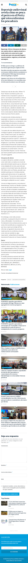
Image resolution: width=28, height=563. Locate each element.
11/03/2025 (4, 404)
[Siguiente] (15, 86)
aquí (10, 270)
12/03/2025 (4, 379)
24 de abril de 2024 (5, 24)
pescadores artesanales (19, 279)
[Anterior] (12, 86)
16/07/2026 (11, 524)
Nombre (4, 465)
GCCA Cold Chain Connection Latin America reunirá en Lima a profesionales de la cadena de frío (17, 504)
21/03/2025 (4, 331)
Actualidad (5, 393)
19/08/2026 (11, 508)
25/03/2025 (4, 307)
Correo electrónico (7, 472)
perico (9, 279)
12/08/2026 (11, 516)
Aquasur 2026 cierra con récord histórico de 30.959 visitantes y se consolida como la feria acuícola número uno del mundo (13, 80)
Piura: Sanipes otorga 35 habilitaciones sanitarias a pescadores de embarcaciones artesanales (13, 350)
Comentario (4, 446)
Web (2, 479)
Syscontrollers (18, 560)
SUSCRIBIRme (14, 551)
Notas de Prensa (6, 298)
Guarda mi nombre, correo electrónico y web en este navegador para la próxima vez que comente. (14, 487)
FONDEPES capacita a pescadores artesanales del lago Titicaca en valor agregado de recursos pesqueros (12, 303)
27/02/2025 (4, 428)
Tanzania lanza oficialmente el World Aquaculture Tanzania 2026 (17, 521)
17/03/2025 (4, 353)
